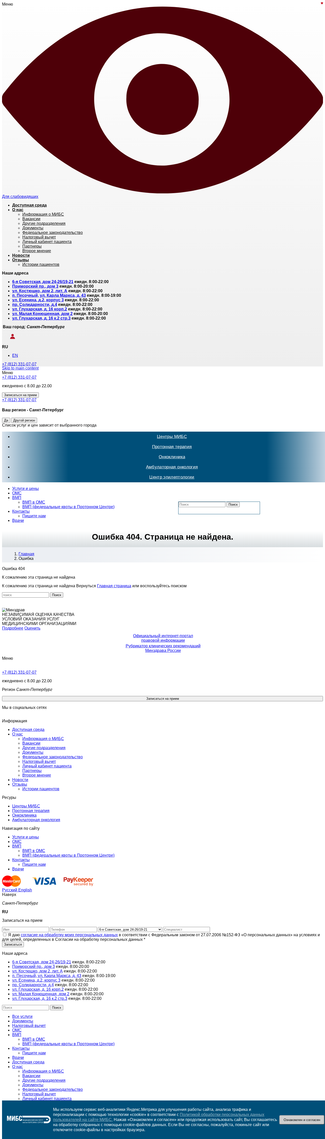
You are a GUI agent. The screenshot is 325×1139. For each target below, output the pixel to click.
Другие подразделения (44, 748)
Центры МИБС (172, 436)
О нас (17, 734)
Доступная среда (28, 729)
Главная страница (114, 586)
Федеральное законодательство (52, 757)
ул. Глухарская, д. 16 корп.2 (39, 309)
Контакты (21, 511)
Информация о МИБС (43, 739)
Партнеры (32, 770)
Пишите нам (34, 516)
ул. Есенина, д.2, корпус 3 (38, 300)
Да (6, 420)
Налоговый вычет (39, 761)
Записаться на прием (20, 395)
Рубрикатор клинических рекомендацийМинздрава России (163, 648)
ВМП (16, 497)
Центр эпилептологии (171, 477)
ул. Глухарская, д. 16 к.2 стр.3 (41, 318)
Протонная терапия (172, 446)
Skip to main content (20, 368)
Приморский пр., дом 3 (35, 286)
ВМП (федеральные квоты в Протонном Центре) (68, 507)
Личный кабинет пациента (47, 766)
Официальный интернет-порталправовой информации (163, 638)
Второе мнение (36, 775)
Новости (20, 780)
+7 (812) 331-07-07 (19, 364)
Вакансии (31, 743)
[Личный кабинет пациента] (9, 337)
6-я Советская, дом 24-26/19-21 (42, 282)
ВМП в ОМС (33, 502)
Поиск (233, 504)
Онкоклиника (172, 456)
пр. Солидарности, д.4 (34, 304)
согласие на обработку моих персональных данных (69, 935)
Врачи (18, 520)
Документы (32, 752)
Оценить (32, 628)
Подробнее (12, 628)
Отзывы (19, 784)
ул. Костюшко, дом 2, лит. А (39, 291)
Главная (26, 554)
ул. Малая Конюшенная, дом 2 (42, 313)
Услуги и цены (25, 488)
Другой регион (24, 420)
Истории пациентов (40, 789)
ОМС (17, 493)
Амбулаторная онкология (172, 467)
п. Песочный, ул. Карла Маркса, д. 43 (49, 295)
